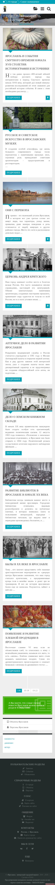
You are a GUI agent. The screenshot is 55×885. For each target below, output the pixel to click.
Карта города (29, 835)
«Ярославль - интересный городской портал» (23, 875)
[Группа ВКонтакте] (21, 848)
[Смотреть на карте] (48, 98)
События (29, 771)
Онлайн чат (29, 819)
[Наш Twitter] (32, 848)
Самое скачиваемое (29, 2)
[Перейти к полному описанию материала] (44, 39)
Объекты (29, 787)
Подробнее (13, 97)
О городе (12, 2)
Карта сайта (29, 803)
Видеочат (29, 822)
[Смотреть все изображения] (10, 39)
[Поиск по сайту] (49, 9)
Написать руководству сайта (29, 838)
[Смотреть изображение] (10, 400)
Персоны (29, 790)
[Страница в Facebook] (26, 848)
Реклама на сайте (29, 806)
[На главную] (6, 2)
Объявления (29, 774)
